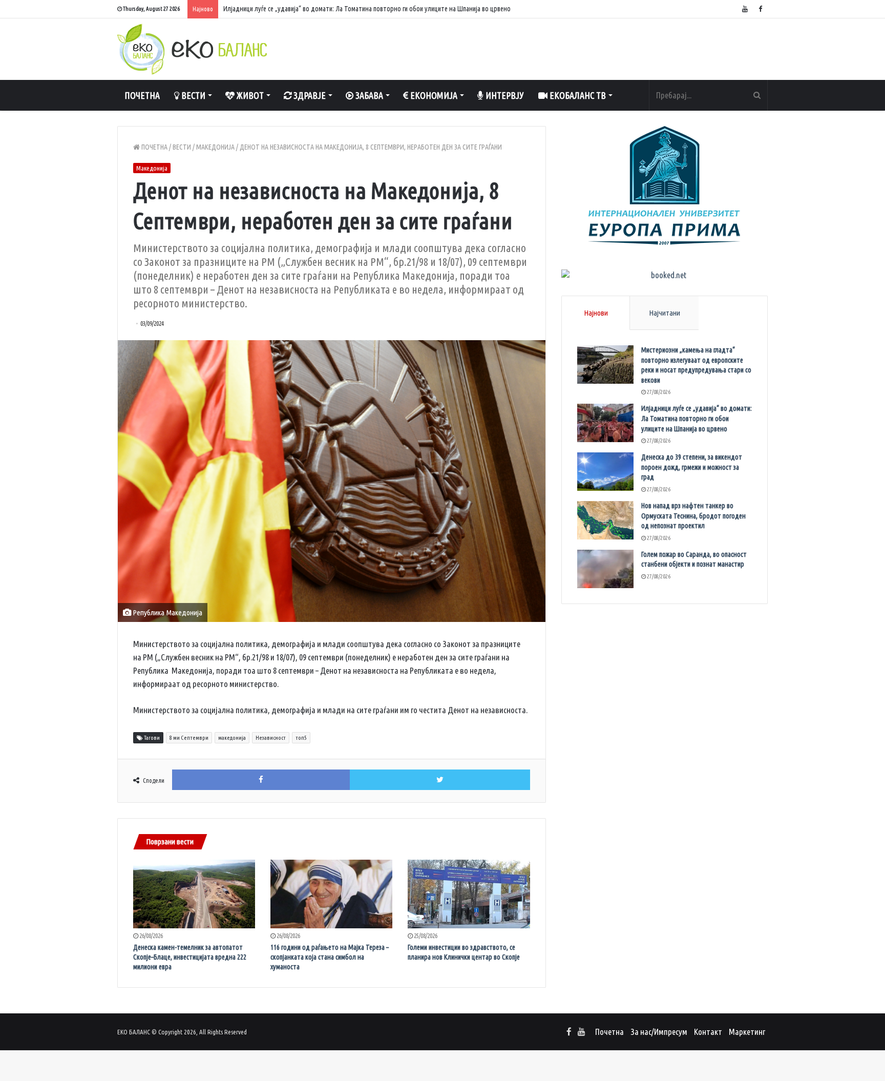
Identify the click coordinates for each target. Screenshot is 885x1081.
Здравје (308, 95)
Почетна (142, 95)
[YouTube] (744, 9)
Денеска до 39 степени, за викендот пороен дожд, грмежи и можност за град (691, 467)
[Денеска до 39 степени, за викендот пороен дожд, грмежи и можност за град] (605, 471)
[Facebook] (760, 9)
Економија (432, 95)
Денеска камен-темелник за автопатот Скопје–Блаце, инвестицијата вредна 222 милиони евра (189, 957)
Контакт (708, 1031)
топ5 (301, 738)
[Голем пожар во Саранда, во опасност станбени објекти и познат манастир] (605, 569)
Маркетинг (747, 1031)
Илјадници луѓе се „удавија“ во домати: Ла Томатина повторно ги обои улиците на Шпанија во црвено (367, 9)
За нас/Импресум (658, 1031)
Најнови (596, 312)
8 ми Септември (189, 738)
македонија (232, 738)
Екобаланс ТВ (576, 95)
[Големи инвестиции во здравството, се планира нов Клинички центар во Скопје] (469, 894)
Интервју (503, 95)
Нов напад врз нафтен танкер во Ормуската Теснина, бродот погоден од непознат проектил (693, 516)
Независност (271, 738)
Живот (249, 95)
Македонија (215, 147)
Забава (368, 95)
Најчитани (664, 312)
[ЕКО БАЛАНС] (192, 49)
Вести (192, 95)
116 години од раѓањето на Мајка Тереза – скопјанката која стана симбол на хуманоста (329, 957)
